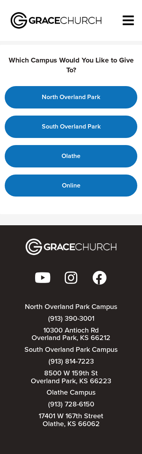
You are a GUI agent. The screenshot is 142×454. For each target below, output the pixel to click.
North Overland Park (71, 96)
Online (71, 185)
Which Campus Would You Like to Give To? (71, 65)
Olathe (71, 155)
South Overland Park (71, 126)
